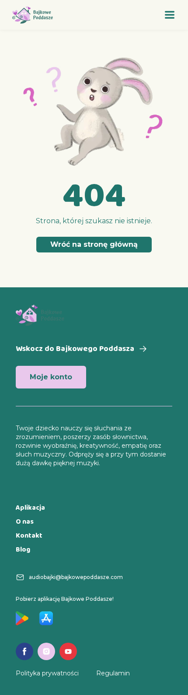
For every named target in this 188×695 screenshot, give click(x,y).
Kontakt (29, 536)
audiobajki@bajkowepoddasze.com (76, 577)
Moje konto (51, 377)
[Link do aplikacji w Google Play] (22, 618)
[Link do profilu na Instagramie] (46, 651)
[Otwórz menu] (170, 15)
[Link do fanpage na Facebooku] (24, 651)
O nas (25, 522)
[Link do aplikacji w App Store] (46, 618)
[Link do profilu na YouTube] (68, 651)
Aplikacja (30, 508)
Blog (23, 550)
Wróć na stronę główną (94, 244)
